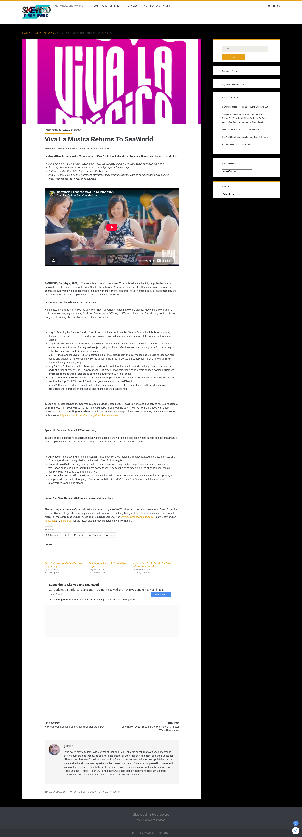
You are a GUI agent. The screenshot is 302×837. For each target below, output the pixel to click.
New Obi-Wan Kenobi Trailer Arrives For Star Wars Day (74, 726)
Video (166, 6)
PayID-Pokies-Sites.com (233, 84)
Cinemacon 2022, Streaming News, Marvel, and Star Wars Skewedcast (150, 728)
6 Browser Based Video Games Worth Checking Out (245, 107)
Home (95, 6)
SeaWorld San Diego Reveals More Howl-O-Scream (245, 137)
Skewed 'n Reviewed (151, 814)
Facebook (50, 520)
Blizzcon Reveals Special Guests (236, 144)
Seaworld (94, 792)
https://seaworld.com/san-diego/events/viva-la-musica (90, 415)
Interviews (131, 6)
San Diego (80, 792)
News (144, 6)
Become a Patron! (230, 71)
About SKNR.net (111, 6)
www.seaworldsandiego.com (137, 516)
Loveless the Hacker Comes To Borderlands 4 (242, 129)
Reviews (155, 6)
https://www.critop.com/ (151, 833)
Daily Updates (43, 33)
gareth (77, 129)
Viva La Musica (111, 792)
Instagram (66, 520)
